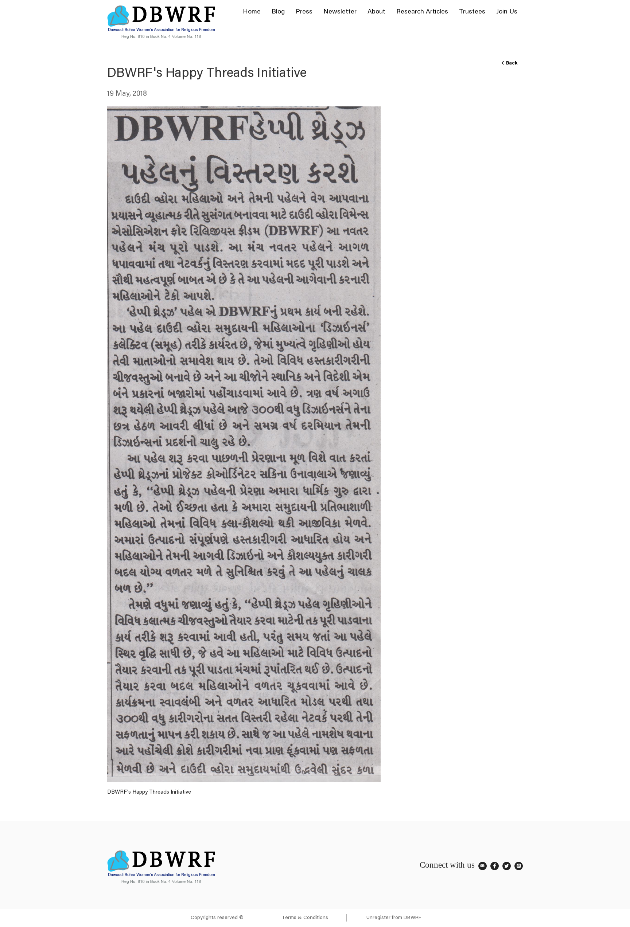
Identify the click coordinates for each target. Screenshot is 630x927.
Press (304, 12)
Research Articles (422, 12)
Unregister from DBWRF (393, 917)
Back (511, 63)
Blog (278, 12)
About (376, 12)
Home (252, 12)
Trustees (472, 12)
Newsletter (340, 12)
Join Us (506, 12)
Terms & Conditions (305, 917)
